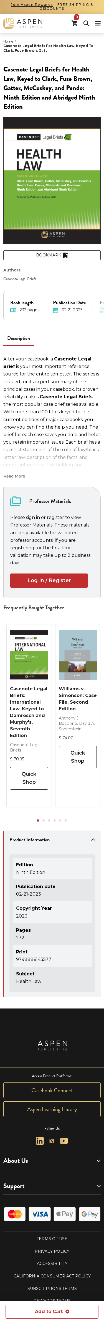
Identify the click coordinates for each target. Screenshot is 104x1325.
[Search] (86, 23)
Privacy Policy (52, 1251)
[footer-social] (40, 1141)
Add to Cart (49, 1311)
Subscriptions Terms (52, 1288)
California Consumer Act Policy (52, 1276)
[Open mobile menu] (98, 23)
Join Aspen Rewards (32, 5)
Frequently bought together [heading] (33, 607)
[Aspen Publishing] (22, 23)
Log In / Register (49, 580)
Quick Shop (29, 778)
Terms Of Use (52, 1238)
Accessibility (52, 1263)
